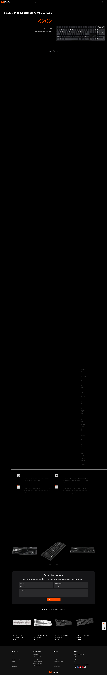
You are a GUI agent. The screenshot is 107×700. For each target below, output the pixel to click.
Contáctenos (14, 666)
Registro (75, 659)
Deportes (55, 659)
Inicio (13, 654)
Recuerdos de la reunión (38, 663)
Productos (14, 657)
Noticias (13, 663)
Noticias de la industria (78, 656)
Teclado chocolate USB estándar (82, 636)
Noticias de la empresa (79, 654)
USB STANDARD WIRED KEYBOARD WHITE (40, 637)
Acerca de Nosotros (16, 659)
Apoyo (13, 661)
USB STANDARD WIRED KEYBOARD (61, 636)
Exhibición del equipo (37, 656)
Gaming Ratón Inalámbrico (59, 663)
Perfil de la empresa (37, 654)
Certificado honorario (37, 661)
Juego (55, 654)
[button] (13, 550)
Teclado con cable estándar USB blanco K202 (20, 636)
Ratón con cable (57, 666)
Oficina (55, 657)
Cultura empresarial (37, 659)
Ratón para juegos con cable (59, 661)
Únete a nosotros (36, 665)
